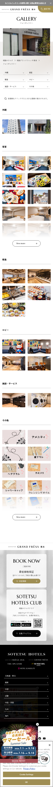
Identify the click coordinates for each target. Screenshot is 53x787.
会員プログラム (25, 633)
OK (26, 782)
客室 (30, 72)
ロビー (31, 79)
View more (20, 243)
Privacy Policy (29, 768)
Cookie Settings (26, 774)
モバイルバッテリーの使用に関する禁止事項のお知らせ (25, 3)
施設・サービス (10, 86)
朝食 (6, 79)
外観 (6, 72)
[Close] (49, 745)
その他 (31, 86)
